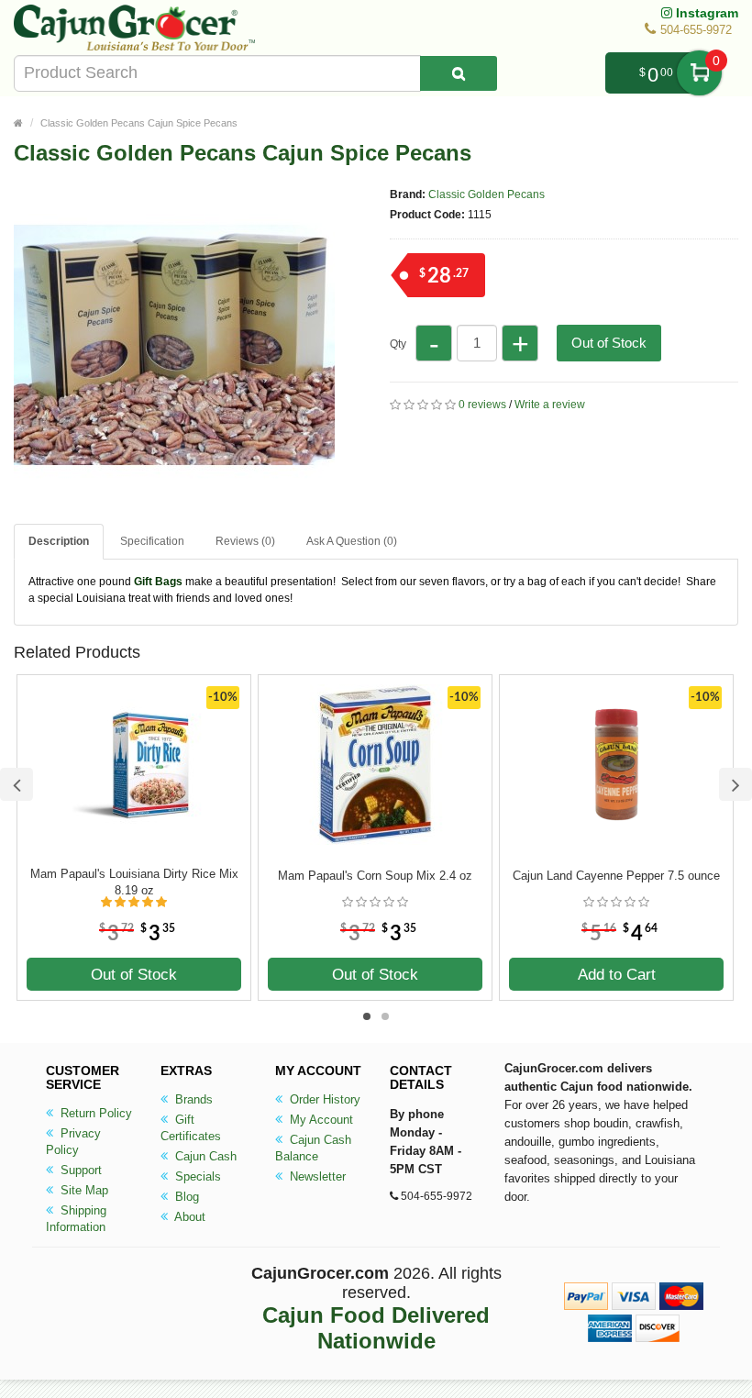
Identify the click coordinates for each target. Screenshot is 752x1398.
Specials (196, 1176)
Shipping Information (76, 1219)
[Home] (18, 122)
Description (58, 541)
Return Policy (94, 1113)
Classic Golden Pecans (486, 194)
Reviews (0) (245, 541)
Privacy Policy (73, 1141)
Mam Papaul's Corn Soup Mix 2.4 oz (375, 875)
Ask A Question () (351, 541)
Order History (323, 1099)
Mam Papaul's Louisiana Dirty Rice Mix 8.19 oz (134, 882)
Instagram (705, 13)
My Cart (699, 72)
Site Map (82, 1190)
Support (79, 1170)
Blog (185, 1197)
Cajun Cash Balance (313, 1148)
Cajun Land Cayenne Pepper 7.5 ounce (616, 875)
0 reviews (482, 404)
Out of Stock (609, 342)
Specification (152, 541)
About (188, 1217)
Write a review (549, 404)
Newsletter (316, 1176)
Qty (398, 344)
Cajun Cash (204, 1156)
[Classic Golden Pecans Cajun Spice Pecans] (174, 497)
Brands (192, 1099)
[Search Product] (458, 73)
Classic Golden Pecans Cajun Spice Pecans (139, 122)
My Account (319, 1119)
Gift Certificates (190, 1128)
